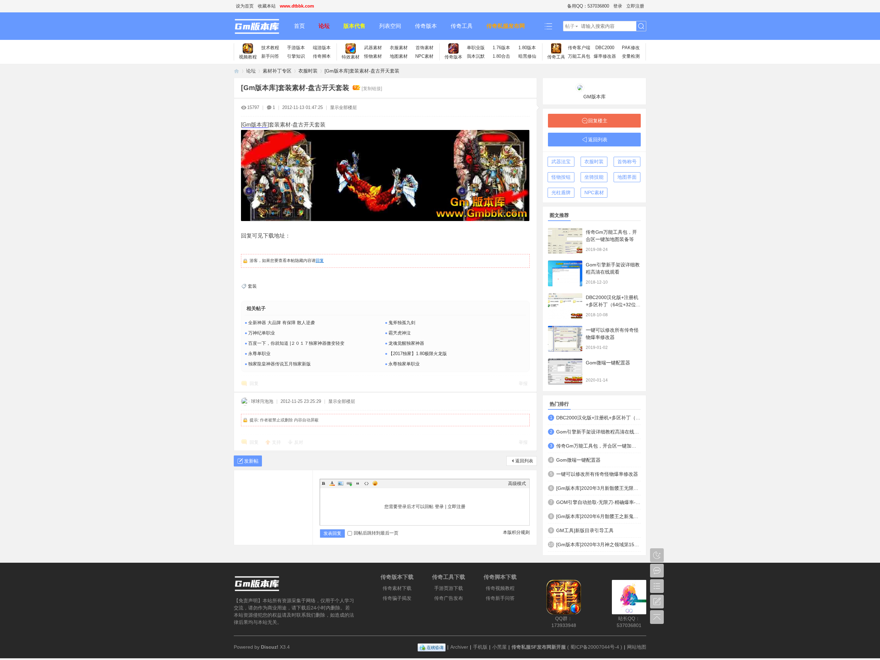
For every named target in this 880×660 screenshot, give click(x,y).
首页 (299, 26)
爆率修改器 (605, 56)
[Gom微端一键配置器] (565, 371)
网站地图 (636, 647)
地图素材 (399, 56)
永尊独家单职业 (404, 363)
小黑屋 (499, 647)
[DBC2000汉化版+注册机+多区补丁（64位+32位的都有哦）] (565, 306)
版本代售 (354, 26)
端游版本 (322, 47)
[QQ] (432, 647)
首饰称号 (627, 161)
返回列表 (524, 460)
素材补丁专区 (277, 71)
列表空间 (390, 26)
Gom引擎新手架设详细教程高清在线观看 (598, 431)
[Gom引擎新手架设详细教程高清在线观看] (565, 273)
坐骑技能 (594, 177)
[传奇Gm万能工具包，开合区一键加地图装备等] (565, 241)
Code (366, 483)
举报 (523, 383)
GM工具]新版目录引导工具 (585, 530)
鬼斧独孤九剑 (401, 322)
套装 (252, 286)
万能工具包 (579, 56)
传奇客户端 (579, 47)
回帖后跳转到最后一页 (376, 533)
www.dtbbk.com (297, 6)
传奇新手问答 (500, 598)
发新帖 (251, 461)
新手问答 (270, 56)
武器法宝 (561, 161)
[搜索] (641, 26)
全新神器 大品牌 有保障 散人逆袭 (281, 322)
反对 (298, 442)
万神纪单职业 (261, 333)
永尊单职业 (259, 353)
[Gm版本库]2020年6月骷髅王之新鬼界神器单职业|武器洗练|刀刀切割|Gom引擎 (598, 516)
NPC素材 (424, 56)
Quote (357, 483)
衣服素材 (399, 47)
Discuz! (269, 647)
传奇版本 (426, 26)
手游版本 (296, 47)
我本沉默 (476, 56)
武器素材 (373, 47)
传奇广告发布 (448, 598)
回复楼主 (597, 120)
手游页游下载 (448, 588)
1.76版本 (501, 47)
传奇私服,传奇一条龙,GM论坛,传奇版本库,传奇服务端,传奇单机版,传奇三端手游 (236, 71)
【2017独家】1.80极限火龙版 (417, 353)
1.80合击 (501, 56)
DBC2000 (604, 47)
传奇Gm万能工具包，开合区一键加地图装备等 (598, 446)
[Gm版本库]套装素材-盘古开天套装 (361, 71)
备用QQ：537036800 (588, 6)
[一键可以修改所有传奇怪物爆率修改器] (565, 339)
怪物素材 (373, 56)
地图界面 (627, 177)
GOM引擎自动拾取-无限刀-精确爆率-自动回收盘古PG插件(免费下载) (598, 502)
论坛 (324, 26)
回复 (320, 260)
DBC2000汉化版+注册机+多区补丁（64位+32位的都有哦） (613, 305)
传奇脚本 (322, 56)
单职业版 (476, 47)
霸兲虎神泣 (399, 333)
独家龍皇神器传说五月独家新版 (279, 363)
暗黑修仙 (527, 56)
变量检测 (631, 56)
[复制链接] (372, 88)
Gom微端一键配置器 (608, 362)
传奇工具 (462, 26)
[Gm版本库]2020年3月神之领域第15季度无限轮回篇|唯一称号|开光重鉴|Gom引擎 (598, 544)
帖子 (570, 26)
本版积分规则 (516, 532)
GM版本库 (594, 96)
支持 (277, 442)
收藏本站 (267, 6)
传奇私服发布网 (505, 26)
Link (349, 483)
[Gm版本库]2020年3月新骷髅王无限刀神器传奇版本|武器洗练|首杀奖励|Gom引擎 (598, 488)
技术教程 (270, 47)
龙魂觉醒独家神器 (406, 343)
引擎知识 (296, 56)
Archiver (459, 647)
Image (340, 483)
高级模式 (517, 483)
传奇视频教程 (500, 588)
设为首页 (245, 6)
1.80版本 (527, 47)
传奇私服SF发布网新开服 (539, 647)
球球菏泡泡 (262, 401)
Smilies (375, 483)
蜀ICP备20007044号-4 (594, 647)
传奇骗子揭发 (397, 598)
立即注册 (635, 6)
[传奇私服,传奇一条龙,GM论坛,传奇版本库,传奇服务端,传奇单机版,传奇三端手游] (260, 26)
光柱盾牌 (561, 192)
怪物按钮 (561, 177)
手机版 (480, 647)
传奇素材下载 (397, 588)
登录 (617, 6)
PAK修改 (631, 47)
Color (332, 483)
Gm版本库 (254, 125)
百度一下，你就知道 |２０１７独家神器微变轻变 (296, 343)
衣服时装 (308, 71)
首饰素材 (424, 47)
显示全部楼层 (343, 107)
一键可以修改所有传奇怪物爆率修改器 (597, 474)
